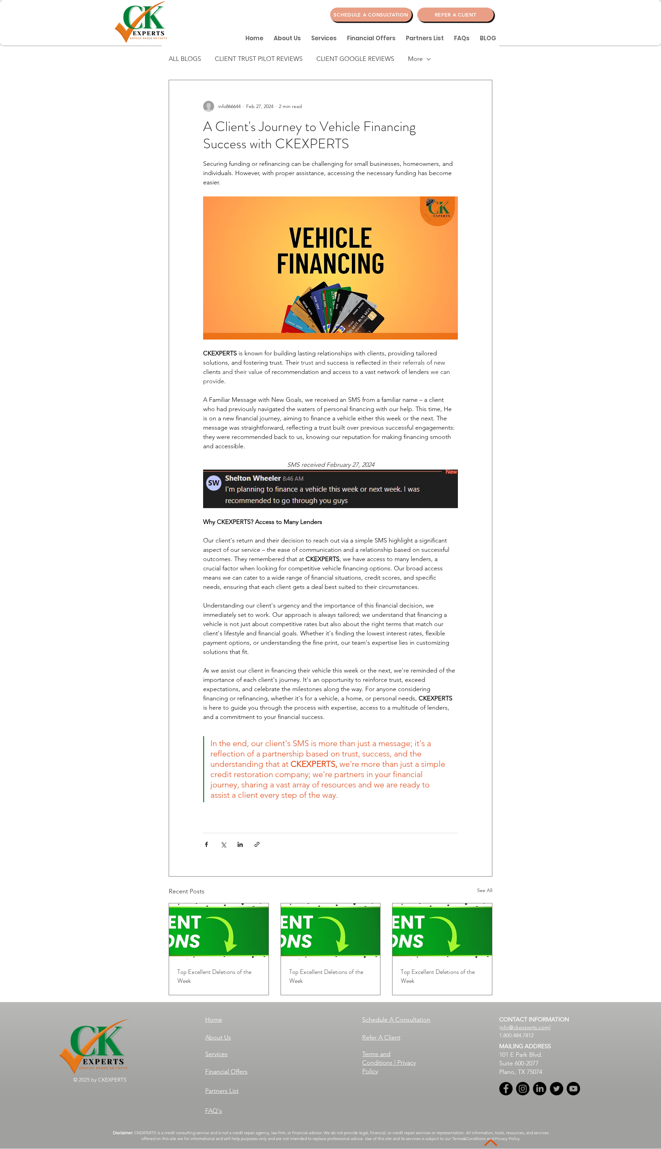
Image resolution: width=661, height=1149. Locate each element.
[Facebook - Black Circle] (506, 1088)
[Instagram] (522, 1088)
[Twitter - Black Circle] (556, 1088)
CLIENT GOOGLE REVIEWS (355, 59)
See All (484, 890)
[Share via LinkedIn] (240, 844)
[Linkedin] (539, 1088)
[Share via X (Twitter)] (223, 844)
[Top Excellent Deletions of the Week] (219, 931)
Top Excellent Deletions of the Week (214, 976)
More (415, 59)
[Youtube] (573, 1088)
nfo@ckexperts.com (525, 1027)
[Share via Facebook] (206, 844)
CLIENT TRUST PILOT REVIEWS (259, 59)
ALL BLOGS (185, 59)
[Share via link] (257, 844)
